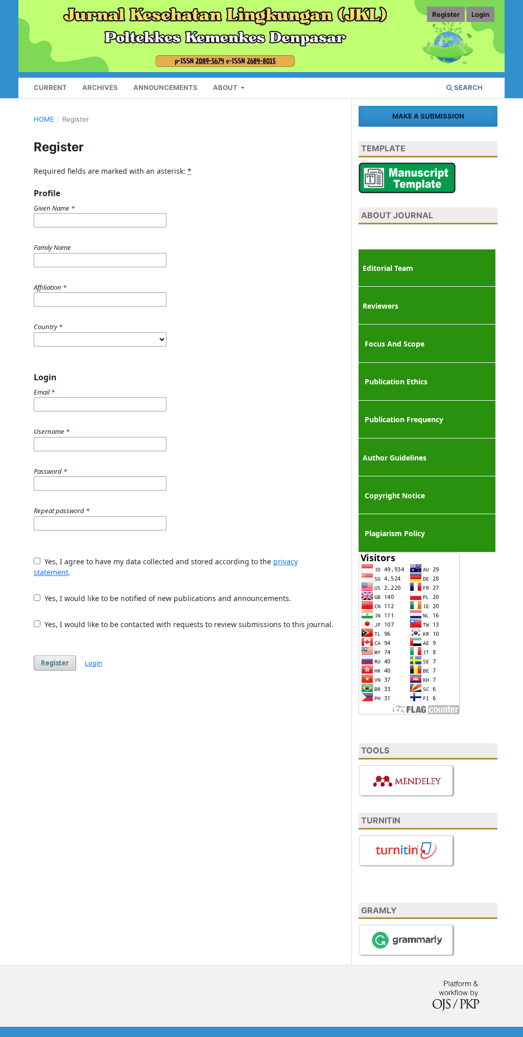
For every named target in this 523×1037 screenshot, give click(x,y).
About (226, 87)
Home (44, 119)
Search (468, 87)
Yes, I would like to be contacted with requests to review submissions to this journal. (188, 624)
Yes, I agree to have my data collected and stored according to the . (166, 567)
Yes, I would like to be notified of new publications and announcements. (166, 598)
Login (480, 14)
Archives (100, 87)
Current (50, 87)
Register (446, 14)
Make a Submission (428, 116)
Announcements (165, 87)
